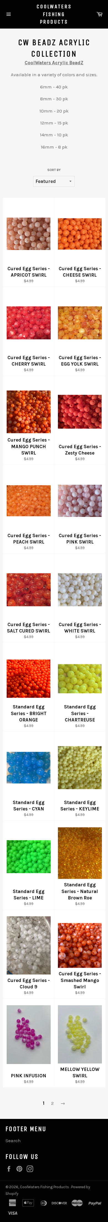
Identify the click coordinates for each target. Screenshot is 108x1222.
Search (13, 1140)
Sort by (54, 170)
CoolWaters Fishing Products (54, 14)
